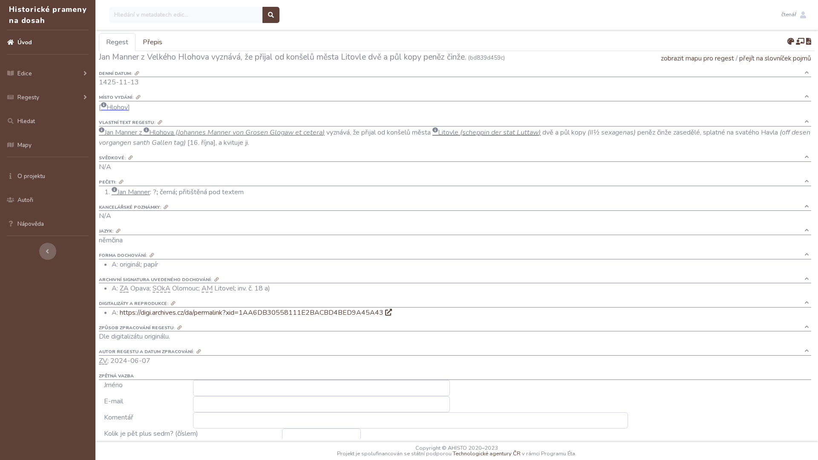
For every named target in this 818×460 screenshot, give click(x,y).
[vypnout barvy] (790, 41)
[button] (793, 15)
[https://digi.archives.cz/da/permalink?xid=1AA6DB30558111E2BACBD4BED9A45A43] (388, 312)
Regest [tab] (117, 42)
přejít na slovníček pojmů (775, 58)
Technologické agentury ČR (487, 453)
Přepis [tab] (152, 42)
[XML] (808, 41)
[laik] (800, 41)
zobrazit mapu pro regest (697, 58)
